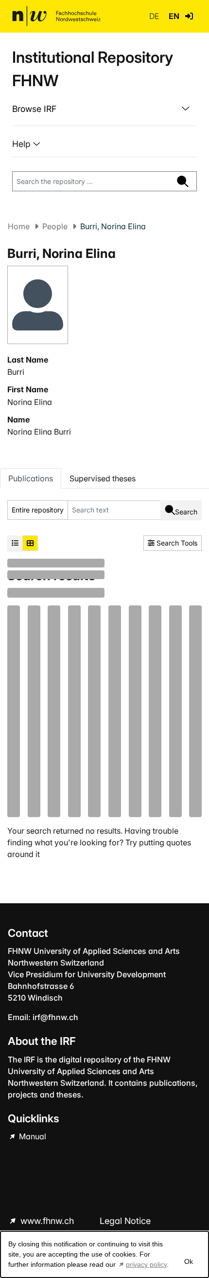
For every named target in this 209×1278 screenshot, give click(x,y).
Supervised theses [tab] (103, 478)
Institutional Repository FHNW (92, 69)
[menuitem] (104, 109)
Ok (188, 1261)
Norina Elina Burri (39, 432)
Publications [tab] (30, 478)
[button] (189, 16)
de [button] (155, 16)
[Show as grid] (30, 543)
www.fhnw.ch (47, 1221)
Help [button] (22, 144)
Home (19, 226)
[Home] (56, 16)
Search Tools (176, 543)
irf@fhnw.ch (55, 1017)
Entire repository (38, 510)
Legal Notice (125, 1221)
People (55, 226)
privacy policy (146, 1264)
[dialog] (104, 1254)
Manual (31, 1136)
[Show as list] (15, 543)
